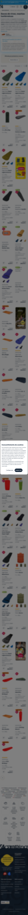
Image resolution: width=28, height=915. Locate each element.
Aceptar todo (18, 470)
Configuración (9, 470)
